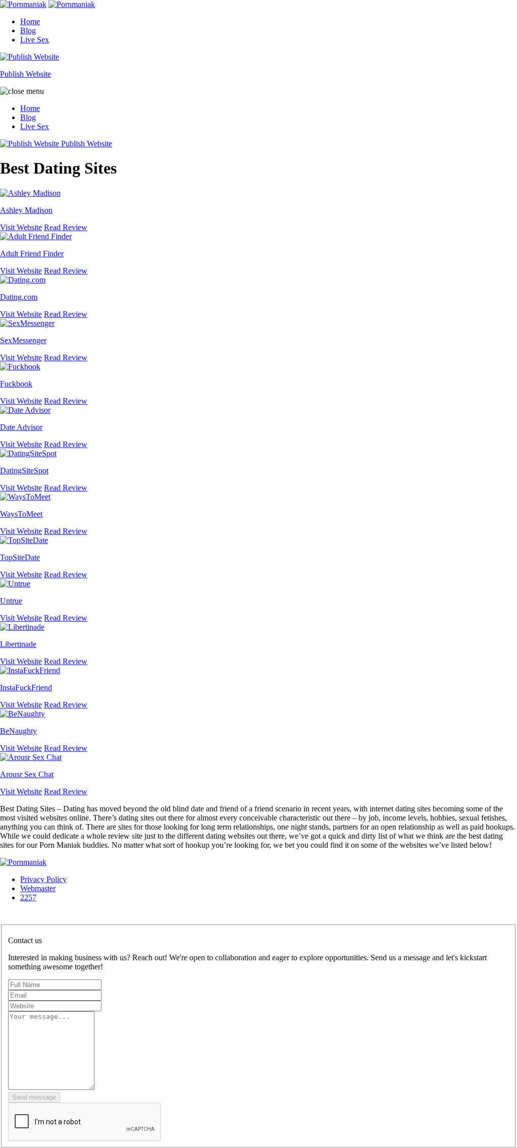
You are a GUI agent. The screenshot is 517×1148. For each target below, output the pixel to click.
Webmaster (38, 888)
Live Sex (34, 39)
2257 (28, 897)
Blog (28, 30)
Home (30, 21)
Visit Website (21, 227)
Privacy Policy (43, 879)
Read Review (65, 227)
